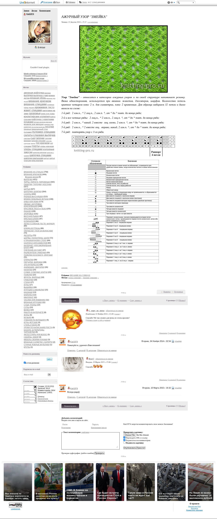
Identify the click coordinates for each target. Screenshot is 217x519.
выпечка (28, 95)
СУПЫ (26, 307)
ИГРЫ (26, 285)
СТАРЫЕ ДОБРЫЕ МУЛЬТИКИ (36, 345)
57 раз (73, 282)
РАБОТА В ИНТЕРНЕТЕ (34, 312)
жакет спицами (33, 110)
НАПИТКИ (28, 270)
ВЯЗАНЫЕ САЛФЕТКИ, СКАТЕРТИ (38, 342)
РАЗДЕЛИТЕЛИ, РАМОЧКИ (35, 253)
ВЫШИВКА (28, 287)
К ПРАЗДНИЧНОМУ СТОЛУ (35, 240)
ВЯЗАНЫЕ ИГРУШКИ (33, 302)
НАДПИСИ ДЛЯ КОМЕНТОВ (35, 243)
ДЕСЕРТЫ (28, 235)
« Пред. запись (109, 300)
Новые (182, 300)
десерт (31, 107)
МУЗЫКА (27, 317)
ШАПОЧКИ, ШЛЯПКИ (32, 192)
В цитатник (181, 333)
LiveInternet (28, 2)
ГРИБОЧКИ (28, 280)
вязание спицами (35, 104)
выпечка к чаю (40, 95)
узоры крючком (47, 146)
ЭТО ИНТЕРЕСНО (31, 265)
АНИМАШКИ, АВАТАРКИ (34, 267)
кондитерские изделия (37, 116)
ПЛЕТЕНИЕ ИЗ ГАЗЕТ (33, 250)
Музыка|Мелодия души (34, 78)
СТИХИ (27, 282)
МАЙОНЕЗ (28, 295)
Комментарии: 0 (42, 80)
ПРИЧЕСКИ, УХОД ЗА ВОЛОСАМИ (38, 231)
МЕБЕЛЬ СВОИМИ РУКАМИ (35, 340)
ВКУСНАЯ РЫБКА (31, 216)
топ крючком (42, 143)
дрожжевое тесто (44, 107)
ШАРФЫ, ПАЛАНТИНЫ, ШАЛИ (36, 238)
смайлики (85, 432)
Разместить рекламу (194, 510)
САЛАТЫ (27, 194)
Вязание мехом (31, 177)
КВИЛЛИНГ (28, 297)
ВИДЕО (27, 310)
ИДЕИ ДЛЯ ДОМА (31, 202)
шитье (46, 158)
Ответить (163, 333)
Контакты (194, 508)
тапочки (39, 138)
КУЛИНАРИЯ (29, 221)
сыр (33, 138)
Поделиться (178, 292)
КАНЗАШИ (28, 292)
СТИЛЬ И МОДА (30, 325)
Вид (172, 3)
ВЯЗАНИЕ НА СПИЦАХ (33, 172)
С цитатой (172, 333)
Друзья (34, 11)
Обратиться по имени (106, 350)
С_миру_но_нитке (97, 311)
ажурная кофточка (34, 92)
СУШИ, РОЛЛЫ (30, 305)
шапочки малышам (33, 158)
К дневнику (122, 300)
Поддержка (169, 2)
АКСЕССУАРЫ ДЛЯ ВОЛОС (35, 335)
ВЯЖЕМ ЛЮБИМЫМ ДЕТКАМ (36, 199)
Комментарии (44, 11)
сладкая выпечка (44, 135)
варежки (47, 93)
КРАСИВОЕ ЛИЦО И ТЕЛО (35, 209)
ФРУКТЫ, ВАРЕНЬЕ (32, 277)
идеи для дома (47, 114)
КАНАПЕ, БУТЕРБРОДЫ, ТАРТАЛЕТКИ (34, 331)
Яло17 (91, 359)
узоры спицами (33, 149)
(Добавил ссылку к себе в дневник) (98, 320)
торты (36, 146)
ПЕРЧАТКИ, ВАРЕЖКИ (33, 262)
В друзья (41, 47)
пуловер (28, 132)
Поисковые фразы (45, 401)
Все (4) (54, 61)
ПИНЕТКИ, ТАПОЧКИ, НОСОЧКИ (37, 184)
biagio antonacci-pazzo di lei (35, 74)
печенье (27, 129)
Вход (58, 2)
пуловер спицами (43, 131)
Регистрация (47, 2)
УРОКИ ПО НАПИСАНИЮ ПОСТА (38, 327)
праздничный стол (39, 129)
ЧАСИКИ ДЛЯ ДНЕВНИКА (34, 300)
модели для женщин (34, 124)
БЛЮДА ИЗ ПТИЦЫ (32, 228)
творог (33, 143)
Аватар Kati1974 (39, 32)
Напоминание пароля (99, 428)
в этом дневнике (32, 363)
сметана (27, 138)
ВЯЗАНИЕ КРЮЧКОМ (33, 174)
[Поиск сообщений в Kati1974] (49, 359)
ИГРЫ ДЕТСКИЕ (31, 322)
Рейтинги (71, 2)
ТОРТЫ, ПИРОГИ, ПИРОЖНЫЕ (37, 182)
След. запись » (136, 300)
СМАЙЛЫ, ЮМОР (31, 337)
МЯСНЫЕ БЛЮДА (31, 219)
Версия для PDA (194, 506)
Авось (84, 2)
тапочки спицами (38, 141)
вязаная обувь (38, 98)
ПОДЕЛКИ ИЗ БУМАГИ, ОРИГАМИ (38, 255)
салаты (28, 135)
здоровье (35, 113)
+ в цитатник (93, 22)
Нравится (166, 292)
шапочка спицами (40, 155)
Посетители (43, 399)
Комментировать (70, 300)
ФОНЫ (26, 315)
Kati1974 (25, 14)
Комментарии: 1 (42, 76)
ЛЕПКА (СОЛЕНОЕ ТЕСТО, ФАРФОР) (39, 224)
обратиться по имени (114, 311)
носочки (49, 126)
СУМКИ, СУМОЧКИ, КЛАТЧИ (36, 272)
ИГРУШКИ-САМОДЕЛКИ (34, 290)
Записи (26, 11)
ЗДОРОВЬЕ (28, 214)
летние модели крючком (43, 122)
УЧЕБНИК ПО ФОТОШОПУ (35, 320)
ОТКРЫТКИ (28, 260)
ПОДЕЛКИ (28, 275)
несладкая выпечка (38, 127)
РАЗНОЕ (27, 211)
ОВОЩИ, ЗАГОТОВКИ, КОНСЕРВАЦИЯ (33, 205)
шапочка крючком (39, 152)
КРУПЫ (27, 347)
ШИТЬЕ (27, 189)
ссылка (117, 314)
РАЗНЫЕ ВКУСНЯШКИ (33, 197)
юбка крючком (37, 161)
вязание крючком (39, 101)
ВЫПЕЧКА (28, 179)
